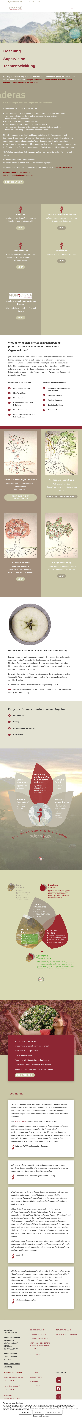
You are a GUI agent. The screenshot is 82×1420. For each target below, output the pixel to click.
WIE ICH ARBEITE (36, 1377)
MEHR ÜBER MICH (24, 1075)
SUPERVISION (35, 1355)
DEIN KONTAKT (13, 182)
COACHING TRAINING (38, 1330)
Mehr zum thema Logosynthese (20, 497)
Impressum (45, 1416)
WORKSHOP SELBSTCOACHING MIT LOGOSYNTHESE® (12, 1398)
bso (9, 689)
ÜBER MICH (34, 1373)
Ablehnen (38, 1412)
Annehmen (25, 1412)
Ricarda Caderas (20, 1121)
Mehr (20, 228)
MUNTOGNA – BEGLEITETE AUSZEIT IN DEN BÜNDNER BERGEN (40, 1346)
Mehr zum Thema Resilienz (61, 497)
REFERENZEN (35, 1386)
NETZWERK (34, 1381)
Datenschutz (37, 1416)
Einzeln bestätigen (53, 1412)
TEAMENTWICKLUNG (63, 1330)
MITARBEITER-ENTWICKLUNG (67, 1334)
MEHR (61, 261)
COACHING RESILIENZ (38, 1334)
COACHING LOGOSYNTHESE (40, 1339)
